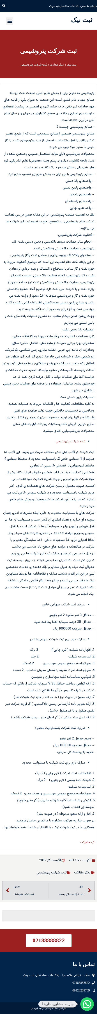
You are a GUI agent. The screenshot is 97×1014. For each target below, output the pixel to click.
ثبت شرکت (87, 842)
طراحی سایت (59, 1008)
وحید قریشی (37, 1008)
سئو (48, 1008)
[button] (3, 6)
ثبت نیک (81, 19)
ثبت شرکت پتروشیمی (48, 50)
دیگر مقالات (57, 65)
